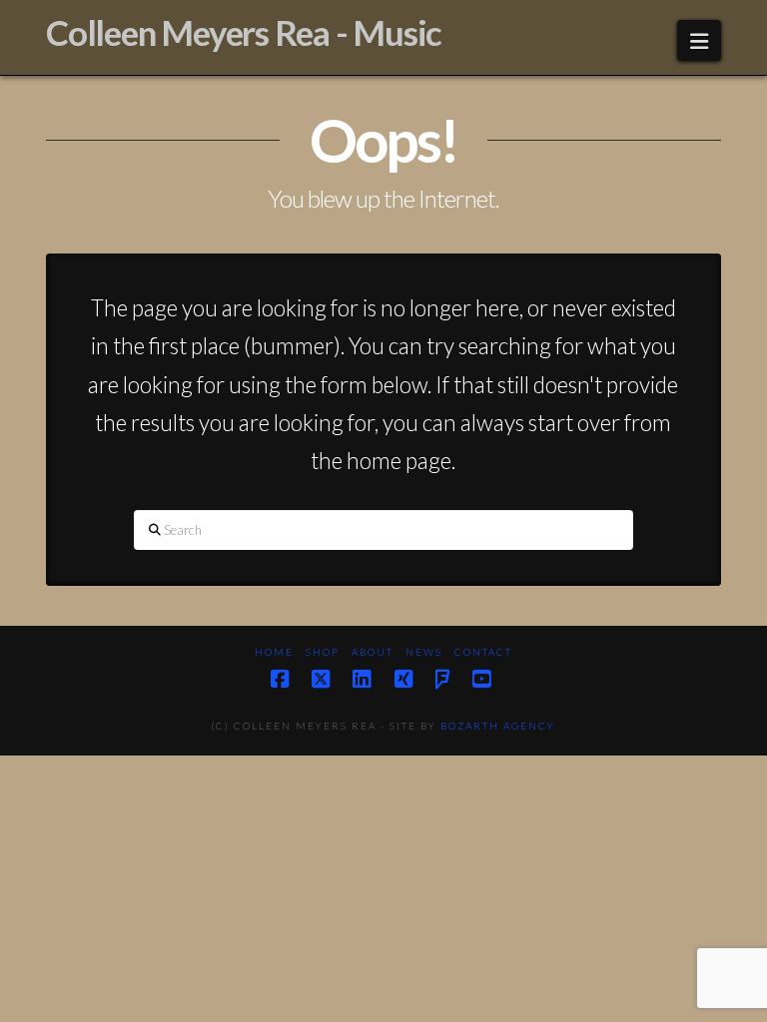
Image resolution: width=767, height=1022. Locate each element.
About (372, 652)
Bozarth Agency (497, 726)
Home (274, 652)
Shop (323, 652)
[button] (699, 40)
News (423, 652)
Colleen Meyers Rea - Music (243, 32)
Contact (483, 652)
